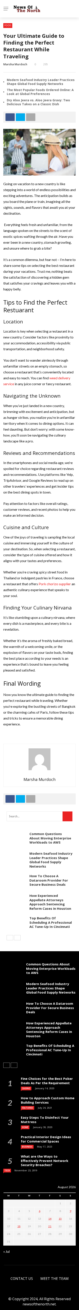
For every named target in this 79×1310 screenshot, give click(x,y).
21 (49, 1226)
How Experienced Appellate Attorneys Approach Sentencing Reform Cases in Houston (50, 902)
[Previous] (10, 937)
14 (49, 1218)
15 (60, 1218)
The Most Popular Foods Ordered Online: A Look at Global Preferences (40, 92)
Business (27, 1146)
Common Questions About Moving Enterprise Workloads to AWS (50, 838)
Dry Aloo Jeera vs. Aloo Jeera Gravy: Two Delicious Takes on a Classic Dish (38, 102)
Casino (26, 1088)
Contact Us (22, 1278)
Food (7, 25)
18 (18, 1226)
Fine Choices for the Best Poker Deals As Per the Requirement (47, 1080)
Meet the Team (54, 1278)
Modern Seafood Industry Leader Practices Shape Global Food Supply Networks (41, 82)
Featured (27, 1107)
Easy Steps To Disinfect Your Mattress (45, 1119)
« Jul (6, 1251)
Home (25, 1127)
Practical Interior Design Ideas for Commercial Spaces (46, 1139)
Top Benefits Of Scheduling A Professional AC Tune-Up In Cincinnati (50, 922)
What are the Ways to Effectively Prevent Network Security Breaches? (44, 1160)
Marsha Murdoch (15, 64)
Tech (7, 1170)
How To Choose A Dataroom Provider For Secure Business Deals (48, 880)
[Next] (17, 937)
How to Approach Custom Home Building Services (47, 1100)
